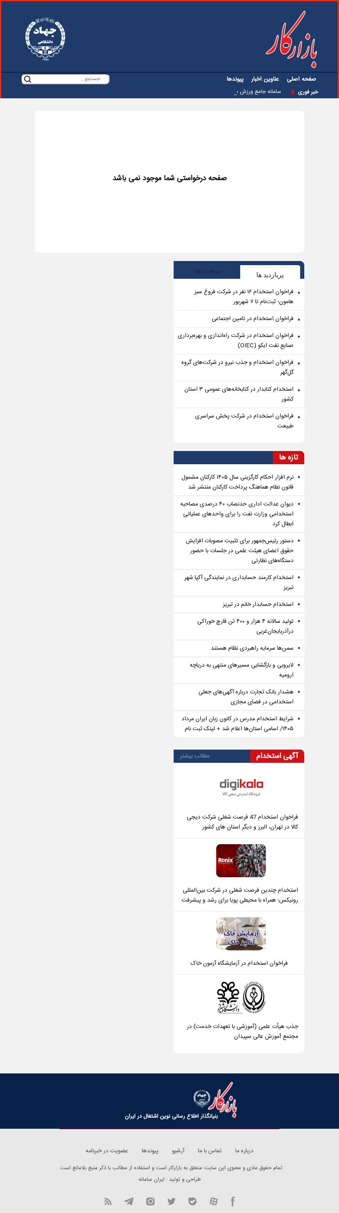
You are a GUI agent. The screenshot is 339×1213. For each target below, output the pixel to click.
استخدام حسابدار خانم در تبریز (258, 605)
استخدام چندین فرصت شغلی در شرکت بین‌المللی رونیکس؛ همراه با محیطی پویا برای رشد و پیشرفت (239, 895)
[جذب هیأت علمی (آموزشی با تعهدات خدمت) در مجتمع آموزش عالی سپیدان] (241, 997)
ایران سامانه (151, 1179)
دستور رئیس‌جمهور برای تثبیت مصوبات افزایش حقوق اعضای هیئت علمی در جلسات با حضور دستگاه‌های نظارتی (240, 551)
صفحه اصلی (301, 79)
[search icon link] (27, 79)
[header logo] (291, 39)
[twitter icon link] (171, 1200)
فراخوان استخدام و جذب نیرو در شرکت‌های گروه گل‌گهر (237, 367)
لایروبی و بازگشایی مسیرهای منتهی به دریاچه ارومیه (242, 670)
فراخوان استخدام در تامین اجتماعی (253, 319)
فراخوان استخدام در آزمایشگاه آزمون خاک (239, 964)
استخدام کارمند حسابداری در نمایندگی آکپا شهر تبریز (239, 583)
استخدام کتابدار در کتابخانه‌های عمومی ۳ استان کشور (239, 394)
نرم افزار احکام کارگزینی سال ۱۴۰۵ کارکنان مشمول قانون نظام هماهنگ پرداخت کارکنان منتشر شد (237, 482)
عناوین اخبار (265, 79)
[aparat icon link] (213, 1200)
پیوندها (235, 79)
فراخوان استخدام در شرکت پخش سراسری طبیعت (244, 421)
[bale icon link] (192, 1200)
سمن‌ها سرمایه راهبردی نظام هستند (252, 648)
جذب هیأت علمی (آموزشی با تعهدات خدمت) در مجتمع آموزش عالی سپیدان (242, 1032)
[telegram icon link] (129, 1200)
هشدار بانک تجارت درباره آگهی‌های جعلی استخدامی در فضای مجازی (246, 697)
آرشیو (178, 1151)
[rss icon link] (108, 1200)
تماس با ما (210, 1151)
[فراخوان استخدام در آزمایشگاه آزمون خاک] (241, 933)
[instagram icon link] (150, 1200)
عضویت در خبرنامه (107, 1151)
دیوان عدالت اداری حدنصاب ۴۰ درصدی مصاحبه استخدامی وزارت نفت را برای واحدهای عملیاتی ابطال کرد (237, 514)
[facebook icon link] (233, 1200)
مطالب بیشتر (195, 756)
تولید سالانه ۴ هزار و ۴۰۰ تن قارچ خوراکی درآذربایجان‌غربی (245, 626)
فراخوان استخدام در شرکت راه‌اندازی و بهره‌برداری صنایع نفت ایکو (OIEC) (236, 341)
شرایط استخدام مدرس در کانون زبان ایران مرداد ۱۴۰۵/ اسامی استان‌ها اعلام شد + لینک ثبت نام (237, 724)
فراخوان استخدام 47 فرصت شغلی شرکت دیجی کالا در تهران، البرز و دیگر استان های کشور (242, 822)
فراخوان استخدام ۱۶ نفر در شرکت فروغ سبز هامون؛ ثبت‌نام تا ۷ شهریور (244, 297)
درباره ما (244, 1151)
